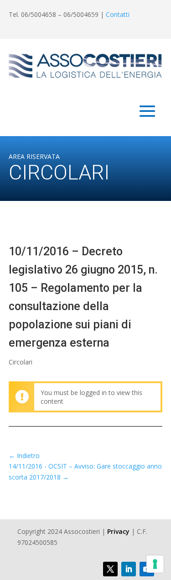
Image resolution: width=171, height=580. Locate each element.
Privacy (118, 531)
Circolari (20, 362)
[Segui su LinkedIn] (128, 569)
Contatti (118, 14)
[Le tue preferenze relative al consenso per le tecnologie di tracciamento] (155, 564)
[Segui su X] (110, 569)
